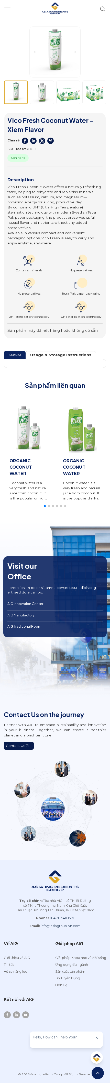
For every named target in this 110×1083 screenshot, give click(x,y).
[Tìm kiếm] (103, 9)
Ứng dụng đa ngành (71, 965)
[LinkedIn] (16, 1014)
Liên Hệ (61, 985)
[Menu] (7, 9)
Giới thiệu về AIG (17, 958)
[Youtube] (25, 1014)
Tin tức (9, 965)
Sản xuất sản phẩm (70, 971)
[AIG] (55, 9)
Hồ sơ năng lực (15, 971)
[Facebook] (7, 1014)
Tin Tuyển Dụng (67, 978)
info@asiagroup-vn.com (61, 926)
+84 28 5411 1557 (61, 918)
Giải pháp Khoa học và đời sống (80, 958)
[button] (35, 52)
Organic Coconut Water (20, 467)
